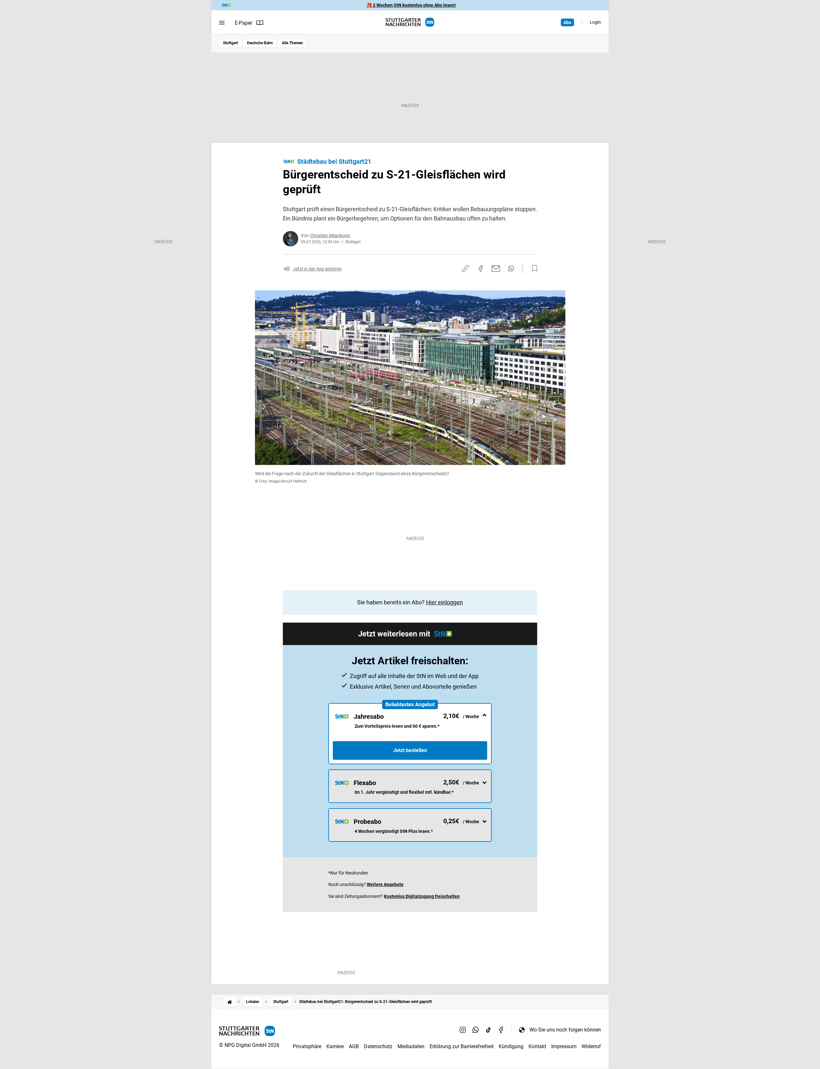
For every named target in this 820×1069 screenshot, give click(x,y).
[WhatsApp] (476, 1029)
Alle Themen (292, 43)
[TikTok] (488, 1029)
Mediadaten (411, 1046)
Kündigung (511, 1046)
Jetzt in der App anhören (317, 268)
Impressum (564, 1046)
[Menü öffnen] (222, 22)
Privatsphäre (307, 1046)
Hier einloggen (444, 602)
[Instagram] (463, 1029)
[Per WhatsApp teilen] (511, 268)
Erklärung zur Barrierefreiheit (462, 1046)
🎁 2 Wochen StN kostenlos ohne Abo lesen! (411, 5)
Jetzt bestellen (410, 750)
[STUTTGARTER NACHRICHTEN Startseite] (410, 22)
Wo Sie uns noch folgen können (565, 1030)
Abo (567, 22)
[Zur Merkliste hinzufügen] (532, 268)
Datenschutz (378, 1046)
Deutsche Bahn (260, 43)
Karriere (335, 1046)
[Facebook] (501, 1029)
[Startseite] (229, 1002)
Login (595, 22)
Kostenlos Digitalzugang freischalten (422, 896)
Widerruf (591, 1046)
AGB (354, 1046)
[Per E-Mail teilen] (496, 268)
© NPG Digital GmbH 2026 (249, 1045)
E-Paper (243, 23)
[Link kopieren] (465, 268)
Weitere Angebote (385, 884)
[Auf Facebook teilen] (480, 268)
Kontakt (537, 1046)
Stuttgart (230, 43)
